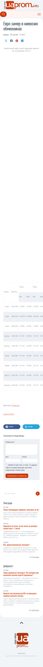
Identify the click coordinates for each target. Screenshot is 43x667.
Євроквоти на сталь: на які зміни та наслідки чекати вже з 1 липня (20, 527)
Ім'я (7, 457)
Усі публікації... (34, 610)
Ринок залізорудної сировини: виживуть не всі (21, 510)
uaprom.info (8, 414)
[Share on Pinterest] (16, 41)
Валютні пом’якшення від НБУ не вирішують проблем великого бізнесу (20, 594)
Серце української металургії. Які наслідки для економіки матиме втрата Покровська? (21, 574)
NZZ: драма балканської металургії (16, 545)
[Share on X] (6, 41)
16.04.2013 (15, 35)
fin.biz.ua (15, 405)
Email (24, 457)
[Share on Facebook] (11, 41)
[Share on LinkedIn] (22, 41)
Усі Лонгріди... (35, 557)
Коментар (10, 442)
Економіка (6, 35)
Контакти (21, 653)
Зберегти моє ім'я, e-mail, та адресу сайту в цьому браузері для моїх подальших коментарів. (21, 467)
